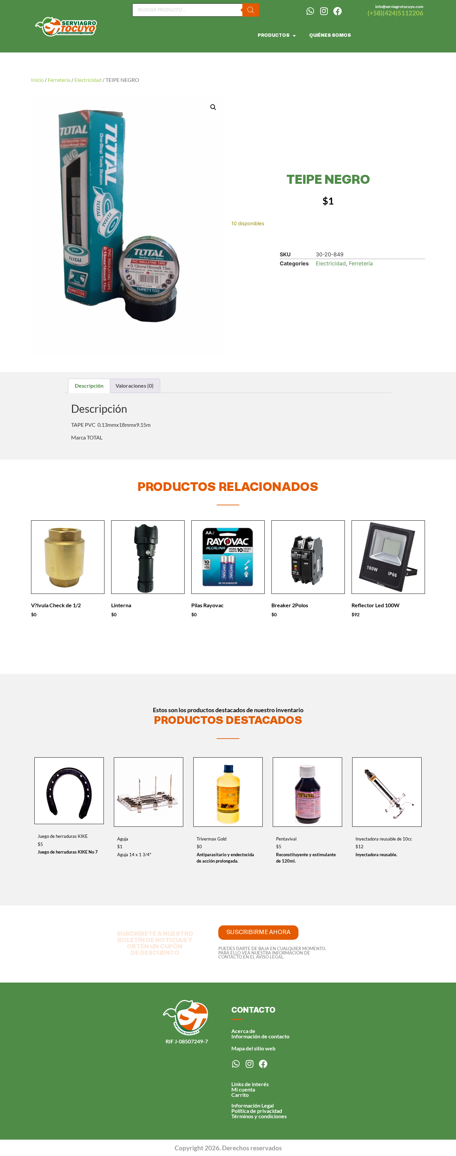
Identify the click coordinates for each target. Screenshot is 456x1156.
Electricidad (87, 80)
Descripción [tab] (89, 385)
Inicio (37, 80)
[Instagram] (323, 11)
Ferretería (59, 80)
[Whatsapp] (310, 11)
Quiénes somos (330, 35)
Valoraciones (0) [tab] (135, 385)
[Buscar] (250, 10)
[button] (213, 107)
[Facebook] (337, 11)
